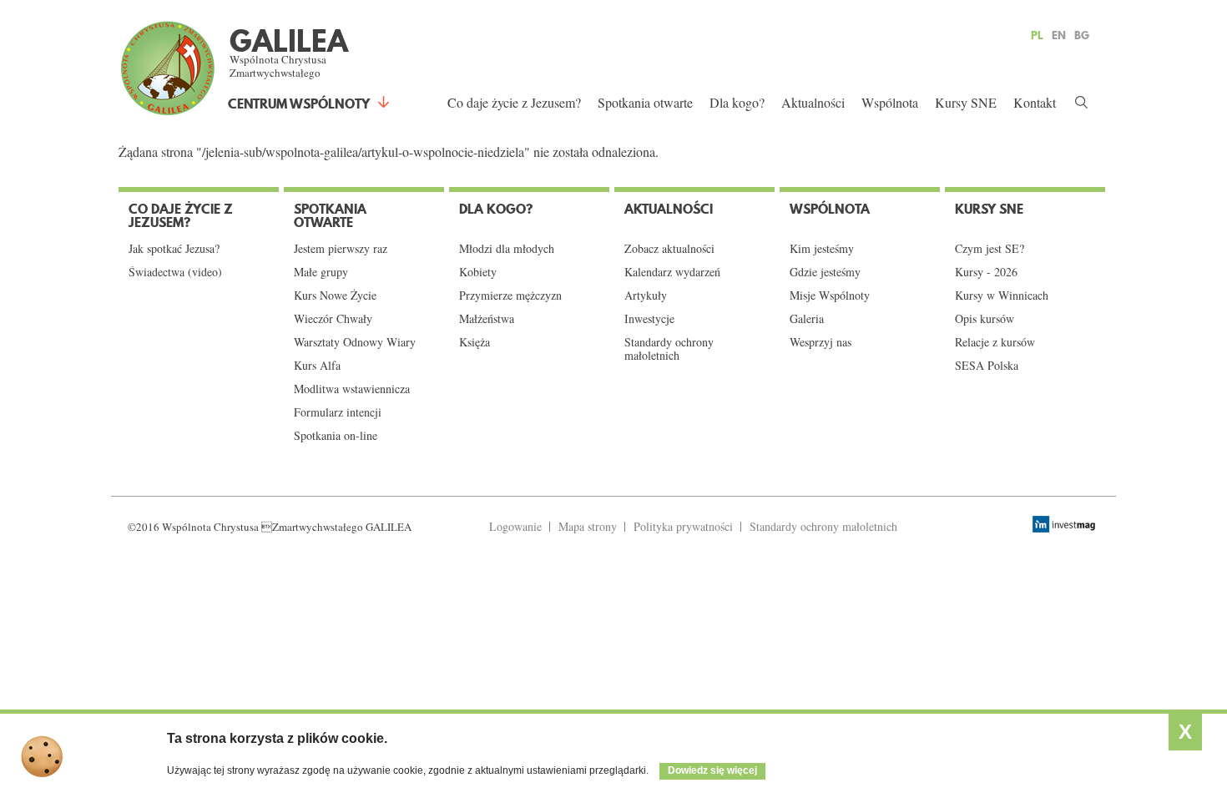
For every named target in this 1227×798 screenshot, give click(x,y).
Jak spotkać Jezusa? (174, 248)
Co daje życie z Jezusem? (514, 102)
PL (1037, 35)
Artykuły (645, 295)
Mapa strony (587, 526)
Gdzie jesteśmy (825, 272)
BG (1081, 35)
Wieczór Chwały (333, 319)
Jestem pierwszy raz (340, 248)
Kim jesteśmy (822, 248)
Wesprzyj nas (820, 342)
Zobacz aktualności (669, 248)
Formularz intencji (337, 412)
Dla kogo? (737, 102)
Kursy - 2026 (986, 272)
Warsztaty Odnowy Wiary (355, 342)
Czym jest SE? (989, 248)
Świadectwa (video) (175, 272)
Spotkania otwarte (645, 102)
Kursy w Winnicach (1001, 295)
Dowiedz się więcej (712, 770)
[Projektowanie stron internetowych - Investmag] (1066, 524)
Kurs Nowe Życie (335, 295)
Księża (474, 342)
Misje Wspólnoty (830, 295)
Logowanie (515, 526)
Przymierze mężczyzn (510, 295)
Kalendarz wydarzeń (672, 272)
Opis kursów (984, 319)
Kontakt (1034, 102)
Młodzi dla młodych (506, 248)
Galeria (807, 319)
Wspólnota (889, 102)
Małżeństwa (486, 319)
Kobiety (478, 272)
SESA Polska (986, 365)
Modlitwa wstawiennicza (352, 389)
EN (1059, 35)
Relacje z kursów (995, 342)
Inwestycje (649, 319)
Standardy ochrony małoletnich (669, 349)
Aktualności (813, 102)
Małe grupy (321, 272)
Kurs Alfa (317, 365)
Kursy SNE (966, 102)
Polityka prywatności (683, 526)
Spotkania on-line (335, 435)
